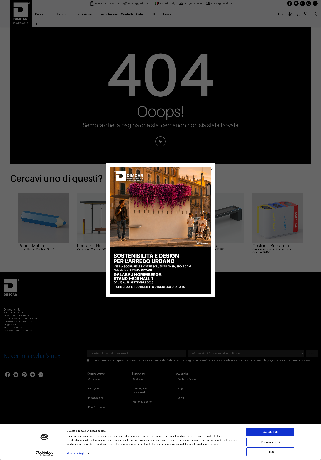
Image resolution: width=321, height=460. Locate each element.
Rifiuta (270, 451)
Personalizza (268, 442)
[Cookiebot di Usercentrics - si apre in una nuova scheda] (44, 453)
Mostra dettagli (75, 453)
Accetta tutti (270, 432)
